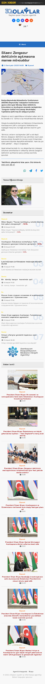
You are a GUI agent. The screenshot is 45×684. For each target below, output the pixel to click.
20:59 (23, 583)
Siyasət (31, 65)
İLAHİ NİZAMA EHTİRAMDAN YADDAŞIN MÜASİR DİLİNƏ (21, 263)
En (2, 312)
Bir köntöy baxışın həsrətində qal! (17, 279)
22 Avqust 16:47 (9, 247)
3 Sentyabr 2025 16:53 (14, 65)
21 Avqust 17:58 (9, 320)
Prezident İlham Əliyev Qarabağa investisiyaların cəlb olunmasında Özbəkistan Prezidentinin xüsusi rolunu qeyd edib (22, 579)
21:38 (24, 438)
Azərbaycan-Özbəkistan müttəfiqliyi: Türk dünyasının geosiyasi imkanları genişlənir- (21, 243)
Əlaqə (31, 671)
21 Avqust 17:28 (9, 267)
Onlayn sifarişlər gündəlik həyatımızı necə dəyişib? (19, 336)
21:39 (24, 401)
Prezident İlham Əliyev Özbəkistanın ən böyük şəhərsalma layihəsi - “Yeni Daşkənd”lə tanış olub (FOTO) (22, 433)
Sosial (3, 259)
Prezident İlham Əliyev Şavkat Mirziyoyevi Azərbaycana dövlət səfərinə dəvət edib (22, 543)
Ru (2, 292)
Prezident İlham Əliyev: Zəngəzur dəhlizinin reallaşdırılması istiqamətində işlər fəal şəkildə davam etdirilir (22, 470)
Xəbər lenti (8, 364)
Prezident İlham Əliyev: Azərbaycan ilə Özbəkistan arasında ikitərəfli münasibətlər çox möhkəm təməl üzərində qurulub (23, 616)
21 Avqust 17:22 (9, 282)
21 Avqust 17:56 (9, 300)
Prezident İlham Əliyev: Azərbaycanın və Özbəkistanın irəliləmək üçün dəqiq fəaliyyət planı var (23, 507)
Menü (23, 44)
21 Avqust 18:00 (9, 340)
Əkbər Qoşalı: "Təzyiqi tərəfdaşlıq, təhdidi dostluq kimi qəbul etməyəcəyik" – (22, 223)
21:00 (24, 511)
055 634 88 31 (8, 165)
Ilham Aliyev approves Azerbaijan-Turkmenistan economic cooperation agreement (21, 316)
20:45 (23, 620)
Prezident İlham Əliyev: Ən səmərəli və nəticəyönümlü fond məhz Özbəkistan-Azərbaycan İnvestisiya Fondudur (23, 397)
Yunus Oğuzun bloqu (13, 180)
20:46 (23, 657)
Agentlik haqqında (20, 671)
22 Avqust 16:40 (9, 227)
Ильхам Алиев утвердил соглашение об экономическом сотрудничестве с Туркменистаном (22, 296)
